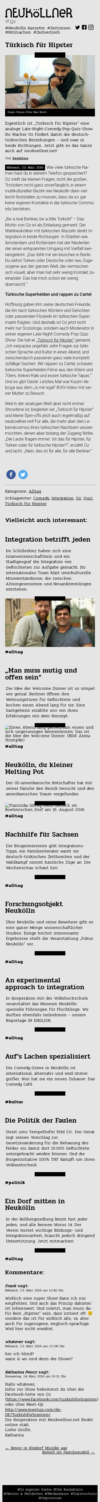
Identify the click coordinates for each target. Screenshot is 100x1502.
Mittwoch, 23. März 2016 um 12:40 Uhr (34, 1290)
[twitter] (77, 28)
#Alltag (14, 651)
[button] (11, 474)
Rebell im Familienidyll (68, 1452)
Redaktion (20, 158)
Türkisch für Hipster (26, 503)
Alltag (35, 491)
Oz (78, 498)
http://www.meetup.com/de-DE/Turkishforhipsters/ (33, 1412)
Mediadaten (58, 1493)
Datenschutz (85, 1493)
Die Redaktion (69, 1489)
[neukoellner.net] (39, 16)
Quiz (88, 498)
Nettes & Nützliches (24, 1493)
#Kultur (14, 1102)
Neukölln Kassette (26, 28)
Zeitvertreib (48, 32)
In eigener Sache (36, 1489)
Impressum (51, 1498)
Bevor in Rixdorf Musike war (36, 1448)
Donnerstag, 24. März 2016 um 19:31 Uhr (35, 1376)
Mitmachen (19, 32)
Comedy (41, 498)
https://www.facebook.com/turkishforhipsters (51, 1399)
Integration (62, 498)
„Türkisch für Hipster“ (55, 340)
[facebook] (84, 28)
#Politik (15, 1182)
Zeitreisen (60, 28)
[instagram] (91, 28)
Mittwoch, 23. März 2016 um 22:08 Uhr (35, 1346)
